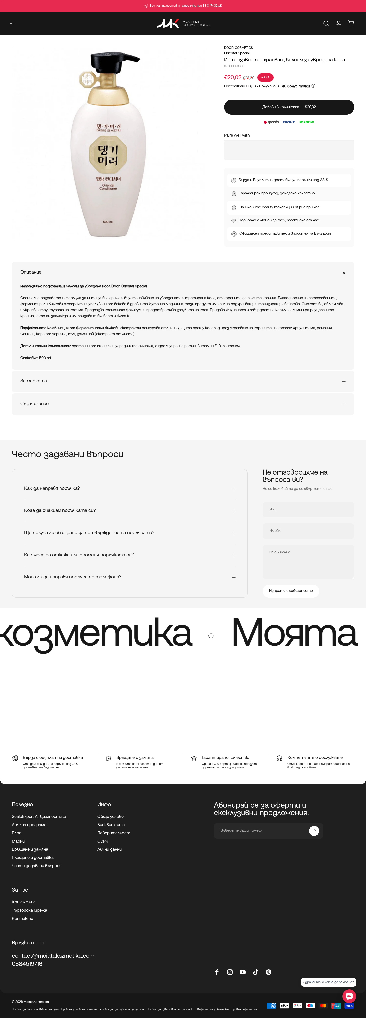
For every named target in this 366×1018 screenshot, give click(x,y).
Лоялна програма (29, 825)
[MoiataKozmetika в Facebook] (217, 972)
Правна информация (244, 1009)
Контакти (22, 919)
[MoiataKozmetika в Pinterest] (269, 972)
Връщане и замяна (30, 850)
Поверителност (113, 833)
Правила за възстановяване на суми (35, 1009)
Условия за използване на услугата (122, 1009)
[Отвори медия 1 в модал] (109, 143)
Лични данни (109, 850)
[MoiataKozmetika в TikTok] (256, 972)
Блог (16, 833)
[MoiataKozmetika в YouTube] (243, 972)
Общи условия (111, 817)
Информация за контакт (213, 1009)
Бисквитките (111, 825)
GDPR (102, 842)
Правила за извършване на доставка (170, 1009)
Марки (18, 842)
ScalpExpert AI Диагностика (39, 817)
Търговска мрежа (29, 911)
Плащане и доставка (33, 858)
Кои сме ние (24, 902)
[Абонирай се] (314, 831)
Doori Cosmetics (238, 48)
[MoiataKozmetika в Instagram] (230, 972)
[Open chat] (349, 996)
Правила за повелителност (79, 1009)
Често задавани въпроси (36, 866)
